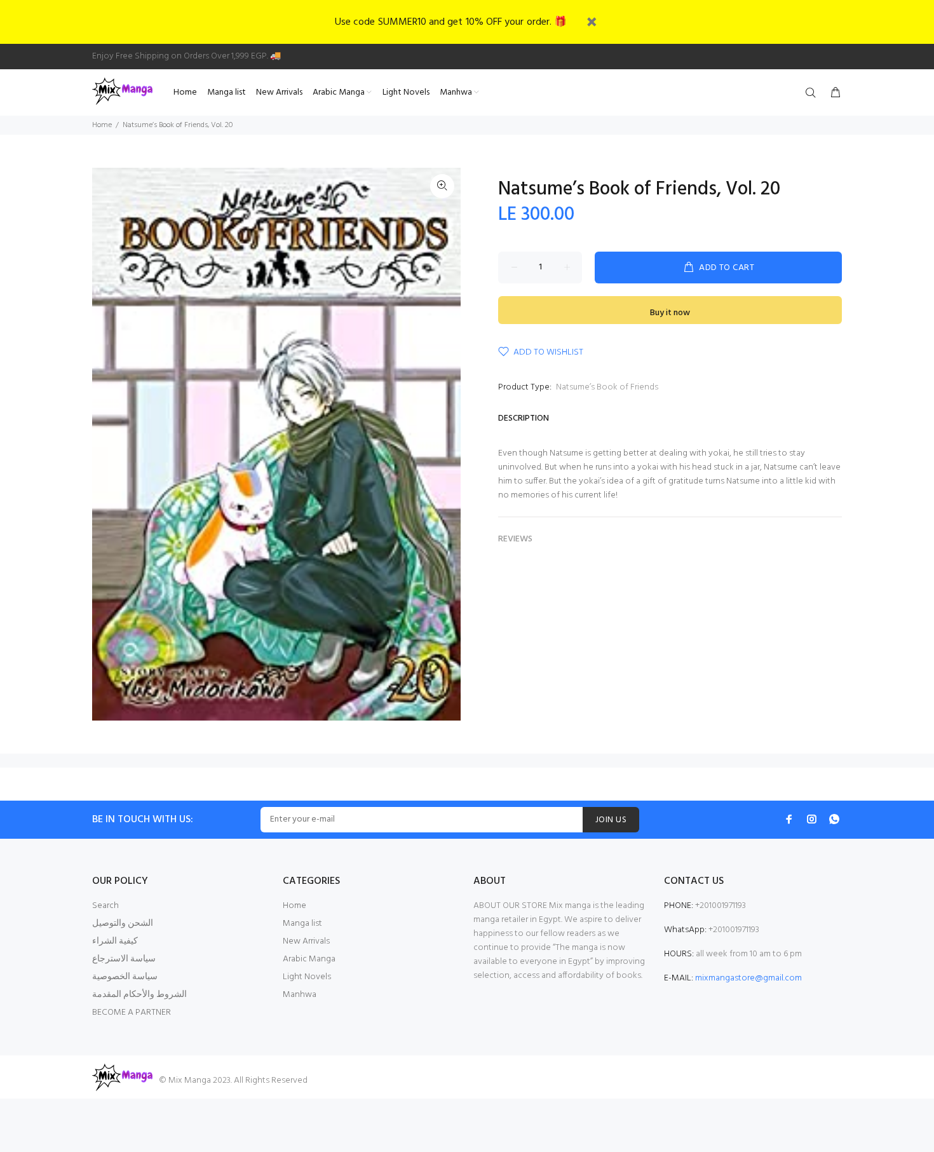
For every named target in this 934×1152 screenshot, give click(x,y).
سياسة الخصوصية (125, 977)
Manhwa (299, 994)
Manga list (302, 923)
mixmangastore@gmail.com (748, 978)
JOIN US (610, 820)
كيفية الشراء (115, 941)
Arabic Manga (309, 959)
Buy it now (670, 313)
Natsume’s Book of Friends (607, 387)
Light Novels (307, 977)
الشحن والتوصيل (122, 923)
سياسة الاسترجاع (124, 959)
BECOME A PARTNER (131, 1012)
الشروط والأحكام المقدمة (139, 994)
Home (102, 125)
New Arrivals (306, 941)
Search (105, 905)
